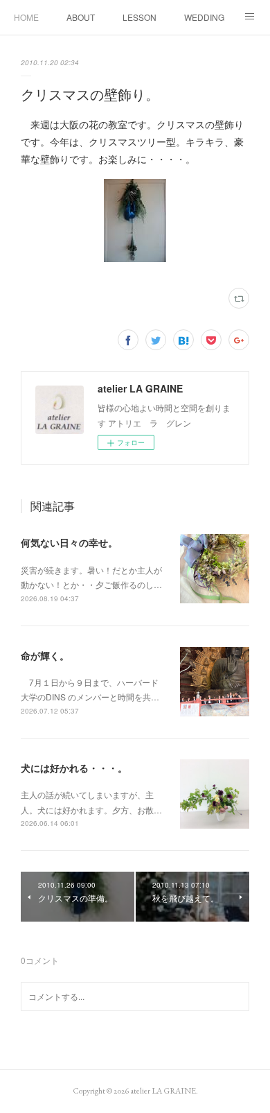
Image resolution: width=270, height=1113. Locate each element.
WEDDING (204, 17)
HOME (26, 17)
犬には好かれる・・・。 (74, 768)
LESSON (139, 17)
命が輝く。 (45, 655)
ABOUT (80, 17)
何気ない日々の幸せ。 (69, 542)
